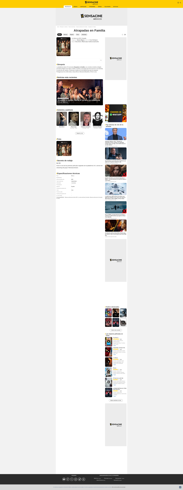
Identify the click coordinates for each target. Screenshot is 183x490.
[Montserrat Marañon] (97, 119)
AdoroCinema (100, 480)
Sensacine (116, 480)
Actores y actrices (65, 110)
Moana (114, 368)
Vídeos (75, 6)
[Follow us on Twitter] (72, 479)
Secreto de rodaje (65, 161)
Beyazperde (118, 478)
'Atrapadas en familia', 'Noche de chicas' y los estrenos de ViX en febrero (78, 101)
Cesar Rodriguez (94, 40)
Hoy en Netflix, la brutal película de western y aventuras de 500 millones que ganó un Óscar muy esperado (115, 216)
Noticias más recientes (67, 77)
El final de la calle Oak (118, 378)
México (72, 175)
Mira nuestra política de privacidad (118, 487)
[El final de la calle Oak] (108, 382)
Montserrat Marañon (97, 126)
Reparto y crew (80, 133)
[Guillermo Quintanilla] (85, 119)
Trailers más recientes (115, 330)
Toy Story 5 (115, 337)
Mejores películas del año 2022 (71, 197)
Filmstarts (106, 478)
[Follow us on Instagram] (76, 479)
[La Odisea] (108, 362)
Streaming (92, 6)
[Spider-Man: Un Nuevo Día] (108, 352)
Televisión (107, 6)
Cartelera (83, 6)
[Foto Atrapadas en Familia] (63, 148)
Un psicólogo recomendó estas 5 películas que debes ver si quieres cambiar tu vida (115, 161)
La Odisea (115, 357)
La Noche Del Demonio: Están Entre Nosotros (119, 389)
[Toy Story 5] (108, 341)
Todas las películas (71, 26)
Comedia (84, 38)
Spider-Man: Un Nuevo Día (119, 347)
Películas (68, 6)
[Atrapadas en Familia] (63, 46)
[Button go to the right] (125, 34)
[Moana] (108, 372)
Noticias (115, 6)
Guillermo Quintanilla (93, 41)
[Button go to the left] (122, 34)
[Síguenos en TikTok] (80, 479)
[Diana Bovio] (61, 119)
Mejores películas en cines (115, 400)
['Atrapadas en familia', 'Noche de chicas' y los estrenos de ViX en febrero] (79, 92)
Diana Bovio (78, 41)
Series (100, 6)
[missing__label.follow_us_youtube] (64, 479)
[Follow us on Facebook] (68, 479)
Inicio (58, 26)
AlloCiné (96, 478)
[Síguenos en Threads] (84, 479)
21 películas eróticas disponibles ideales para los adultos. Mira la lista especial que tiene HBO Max (115, 234)
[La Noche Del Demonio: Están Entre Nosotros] (108, 392)
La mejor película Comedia (83, 197)
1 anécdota (73, 182)
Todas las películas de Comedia (81, 26)
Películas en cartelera (63, 26)
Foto (59, 139)
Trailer (114, 345)
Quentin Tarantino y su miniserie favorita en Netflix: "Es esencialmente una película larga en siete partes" (115, 179)
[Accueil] (91, 2)
